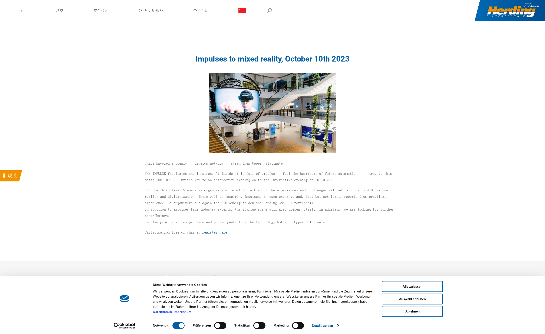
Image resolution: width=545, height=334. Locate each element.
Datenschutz (163, 312)
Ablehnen (412, 311)
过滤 (59, 11)
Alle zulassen (412, 286)
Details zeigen (322, 325)
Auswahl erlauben (412, 299)
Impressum (182, 312)
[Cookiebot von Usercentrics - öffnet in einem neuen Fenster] (124, 326)
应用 (22, 11)
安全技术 (101, 11)
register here (214, 232)
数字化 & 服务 (150, 11)
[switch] (220, 325)
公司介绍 (200, 11)
